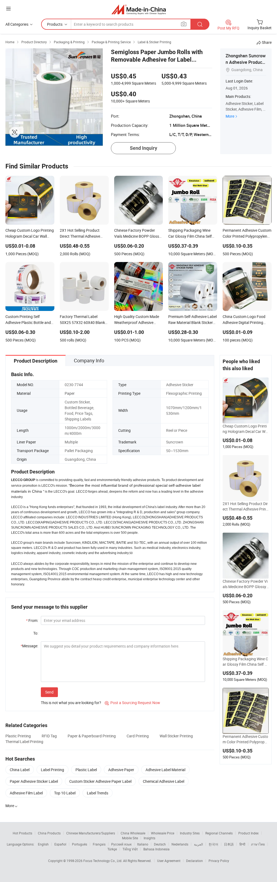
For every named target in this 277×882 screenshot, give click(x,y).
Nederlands (180, 844)
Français (99, 844)
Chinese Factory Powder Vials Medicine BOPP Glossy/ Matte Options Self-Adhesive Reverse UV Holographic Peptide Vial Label (245, 584)
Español (60, 844)
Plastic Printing (18, 735)
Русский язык (121, 844)
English (43, 844)
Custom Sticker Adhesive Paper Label (100, 781)
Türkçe (112, 849)
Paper (70, 393)
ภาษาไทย (258, 844)
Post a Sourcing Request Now (132, 702)
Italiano (142, 844)
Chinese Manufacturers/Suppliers (90, 833)
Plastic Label (86, 769)
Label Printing (52, 769)
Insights (149, 838)
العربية (198, 844)
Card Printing (138, 735)
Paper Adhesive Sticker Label (34, 781)
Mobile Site (130, 838)
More (230, 116)
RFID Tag (49, 735)
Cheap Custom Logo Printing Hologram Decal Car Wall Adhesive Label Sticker (245, 428)
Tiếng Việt (130, 849)
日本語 (229, 844)
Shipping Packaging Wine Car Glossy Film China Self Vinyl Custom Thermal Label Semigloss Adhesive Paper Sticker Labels (245, 661)
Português (79, 844)
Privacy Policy (219, 860)
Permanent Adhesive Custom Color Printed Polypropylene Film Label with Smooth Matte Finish (246, 739)
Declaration (194, 860)
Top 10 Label (64, 792)
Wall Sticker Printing (176, 735)
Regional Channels (219, 833)
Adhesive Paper (121, 769)
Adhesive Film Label (26, 792)
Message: (29, 645)
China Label (19, 769)
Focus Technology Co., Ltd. (103, 860)
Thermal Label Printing (24, 741)
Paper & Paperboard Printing (92, 735)
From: (32, 620)
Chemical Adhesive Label (163, 781)
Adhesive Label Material (165, 769)
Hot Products (22, 833)
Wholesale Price (162, 833)
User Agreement (168, 860)
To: (35, 633)
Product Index (248, 833)
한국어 (213, 844)
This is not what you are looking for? (71, 702)
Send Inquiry (143, 148)
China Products (49, 833)
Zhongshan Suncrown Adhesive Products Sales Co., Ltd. (246, 62)
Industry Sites (190, 833)
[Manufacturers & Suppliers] (138, 9)
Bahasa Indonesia (156, 849)
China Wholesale (133, 833)
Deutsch (160, 844)
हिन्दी (242, 844)
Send (49, 692)
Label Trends (97, 792)
